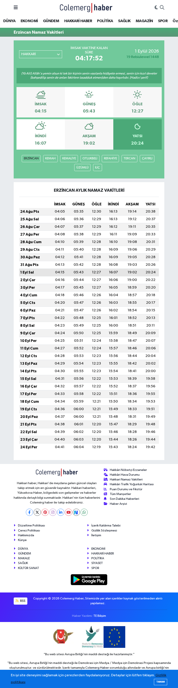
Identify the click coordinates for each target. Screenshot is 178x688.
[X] (37, 512)
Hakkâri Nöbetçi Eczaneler (128, 470)
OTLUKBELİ (89, 158)
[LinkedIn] (60, 512)
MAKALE (24, 558)
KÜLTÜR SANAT (28, 568)
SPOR (163, 21)
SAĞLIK (124, 21)
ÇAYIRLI (147, 158)
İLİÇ (97, 167)
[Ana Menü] (16, 8)
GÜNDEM (51, 21)
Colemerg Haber (97, 667)
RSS (22, 600)
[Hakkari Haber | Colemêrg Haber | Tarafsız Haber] (86, 7)
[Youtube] (68, 512)
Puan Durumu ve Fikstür (126, 489)
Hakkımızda (26, 535)
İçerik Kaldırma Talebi (105, 525)
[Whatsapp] (84, 512)
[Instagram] (52, 512)
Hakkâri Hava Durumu (125, 474)
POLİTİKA (105, 21)
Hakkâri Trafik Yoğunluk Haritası (132, 484)
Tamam (160, 682)
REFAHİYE (110, 158)
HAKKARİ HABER (78, 21)
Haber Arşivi (118, 503)
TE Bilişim (99, 615)
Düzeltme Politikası (31, 525)
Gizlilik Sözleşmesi (104, 530)
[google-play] (89, 579)
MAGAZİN (144, 21)
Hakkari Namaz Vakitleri (126, 479)
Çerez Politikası (29, 530)
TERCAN (129, 158)
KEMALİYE (69, 158)
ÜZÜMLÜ (82, 167)
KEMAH (50, 158)
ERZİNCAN (31, 158)
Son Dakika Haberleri (124, 498)
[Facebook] (29, 512)
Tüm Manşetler (120, 494)
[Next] (76, 512)
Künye (22, 540)
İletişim (96, 535)
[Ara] (162, 8)
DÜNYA (9, 21)
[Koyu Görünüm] (156, 8)
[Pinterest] (45, 512)
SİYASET (97, 563)
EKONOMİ (29, 21)
